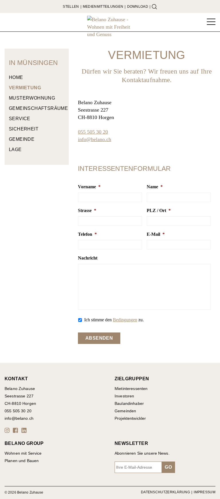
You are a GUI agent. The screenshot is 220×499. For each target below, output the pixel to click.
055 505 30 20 (93, 132)
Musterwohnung (32, 98)
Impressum (204, 492)
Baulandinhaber (129, 403)
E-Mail (156, 234)
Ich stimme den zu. (114, 319)
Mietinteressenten (131, 388)
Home (16, 77)
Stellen (71, 7)
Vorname (89, 186)
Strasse (87, 210)
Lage (15, 149)
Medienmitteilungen (103, 7)
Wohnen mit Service (23, 453)
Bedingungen (125, 319)
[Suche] (154, 7)
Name (155, 186)
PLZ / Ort (159, 210)
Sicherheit (23, 128)
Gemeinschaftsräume (36, 108)
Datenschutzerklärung (165, 492)
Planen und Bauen (22, 460)
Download (137, 7)
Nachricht (87, 258)
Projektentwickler (130, 418)
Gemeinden (125, 411)
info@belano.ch (94, 139)
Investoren (124, 396)
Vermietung (25, 87)
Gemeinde (21, 139)
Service (19, 118)
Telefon (87, 234)
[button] (8, 430)
